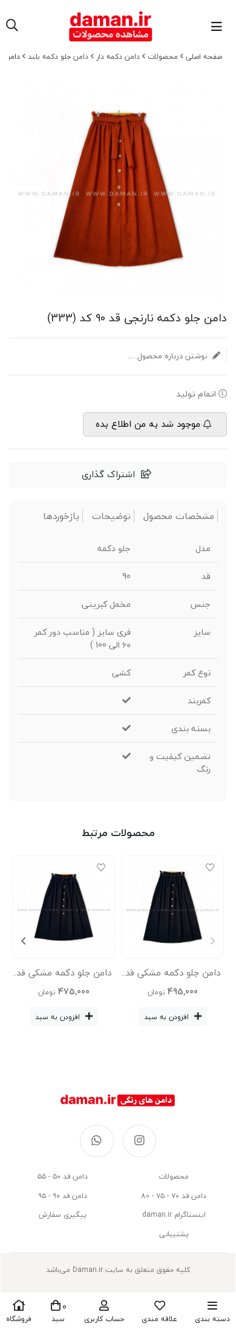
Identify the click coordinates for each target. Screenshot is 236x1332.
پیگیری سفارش (63, 1214)
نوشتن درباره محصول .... (168, 356)
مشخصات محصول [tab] (178, 516)
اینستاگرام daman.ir (174, 1214)
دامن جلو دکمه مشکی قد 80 (63, 975)
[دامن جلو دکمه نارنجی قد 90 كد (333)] (118, 1100)
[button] (23, 941)
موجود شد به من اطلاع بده (148, 424)
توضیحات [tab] (111, 516)
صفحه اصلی (204, 56)
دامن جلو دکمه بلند (58, 56)
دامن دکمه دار (118, 56)
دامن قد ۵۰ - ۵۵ (63, 1176)
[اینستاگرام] (140, 1141)
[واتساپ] (97, 1141)
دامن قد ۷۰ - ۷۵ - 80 (173, 1196)
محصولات (163, 56)
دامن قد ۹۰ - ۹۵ (62, 1196)
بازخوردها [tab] (61, 516)
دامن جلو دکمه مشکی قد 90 (172, 975)
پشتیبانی (174, 1234)
